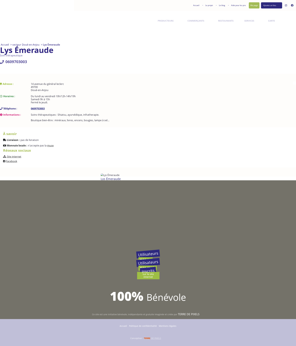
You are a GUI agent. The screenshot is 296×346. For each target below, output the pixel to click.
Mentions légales (167, 325)
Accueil (196, 5)
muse (50, 145)
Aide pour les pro (238, 5)
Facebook (11, 161)
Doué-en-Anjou (30, 44)
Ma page (254, 5)
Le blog (222, 5)
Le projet (209, 5)
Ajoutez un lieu (269, 5)
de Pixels (152, 338)
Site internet (14, 156)
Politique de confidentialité (143, 325)
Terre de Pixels (188, 314)
